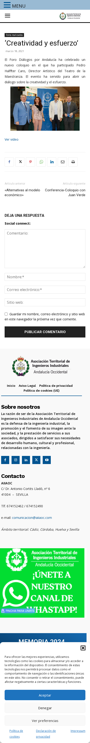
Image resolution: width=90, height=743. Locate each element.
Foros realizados (14, 35)
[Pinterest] (30, 162)
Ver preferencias (45, 720)
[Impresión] (73, 162)
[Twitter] (19, 162)
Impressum (78, 731)
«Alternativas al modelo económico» (22, 192)
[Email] (62, 162)
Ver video (11, 139)
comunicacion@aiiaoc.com (32, 517)
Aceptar (45, 695)
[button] (83, 648)
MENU (19, 6)
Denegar (45, 708)
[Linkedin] (51, 162)
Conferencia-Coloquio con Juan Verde (65, 192)
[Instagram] (16, 460)
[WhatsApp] (41, 162)
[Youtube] (47, 460)
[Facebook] (9, 162)
